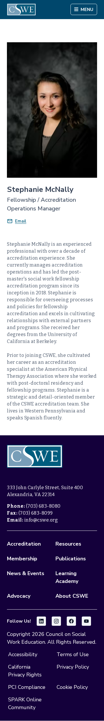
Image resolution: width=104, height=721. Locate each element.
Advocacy (18, 595)
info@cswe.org (41, 520)
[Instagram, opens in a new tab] (56, 621)
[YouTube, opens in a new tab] (86, 621)
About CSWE (71, 595)
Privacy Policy (73, 666)
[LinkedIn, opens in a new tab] (41, 621)
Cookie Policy (72, 687)
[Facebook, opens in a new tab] (71, 621)
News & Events (25, 573)
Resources (68, 543)
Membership (22, 558)
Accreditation (24, 543)
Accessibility (22, 654)
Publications (70, 558)
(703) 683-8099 (35, 513)
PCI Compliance (26, 687)
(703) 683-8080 (43, 506)
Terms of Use (73, 654)
